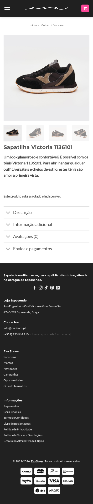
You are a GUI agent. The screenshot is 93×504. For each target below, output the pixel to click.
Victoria (58, 25)
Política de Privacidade (18, 429)
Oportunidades (13, 380)
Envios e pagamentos (32, 248)
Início (33, 25)
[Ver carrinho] (85, 8)
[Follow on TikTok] (46, 288)
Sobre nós (10, 357)
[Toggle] (8, 213)
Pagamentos (11, 406)
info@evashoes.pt (15, 328)
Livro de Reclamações (17, 423)
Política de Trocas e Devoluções (23, 435)
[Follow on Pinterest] (52, 288)
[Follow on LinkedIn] (58, 288)
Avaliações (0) (25, 236)
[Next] (82, 78)
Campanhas (11, 374)
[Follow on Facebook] (34, 288)
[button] (7, 8)
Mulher (45, 25)
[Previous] (11, 78)
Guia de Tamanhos (15, 386)
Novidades (10, 369)
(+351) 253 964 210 (16, 334)
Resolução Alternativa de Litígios (24, 441)
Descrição (22, 212)
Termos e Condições (16, 417)
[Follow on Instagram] (40, 288)
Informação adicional (32, 224)
